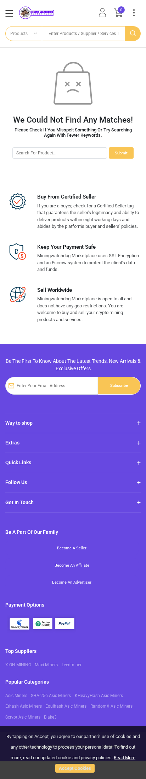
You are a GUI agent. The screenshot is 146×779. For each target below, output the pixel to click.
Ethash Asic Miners (23, 706)
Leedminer (72, 664)
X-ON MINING (18, 664)
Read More (124, 757)
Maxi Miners (46, 664)
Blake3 (50, 717)
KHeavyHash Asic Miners (99, 695)
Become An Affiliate (72, 565)
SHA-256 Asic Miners (51, 695)
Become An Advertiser (71, 582)
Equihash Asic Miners (65, 706)
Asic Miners (16, 695)
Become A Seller (71, 547)
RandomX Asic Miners (111, 706)
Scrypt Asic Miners (22, 717)
